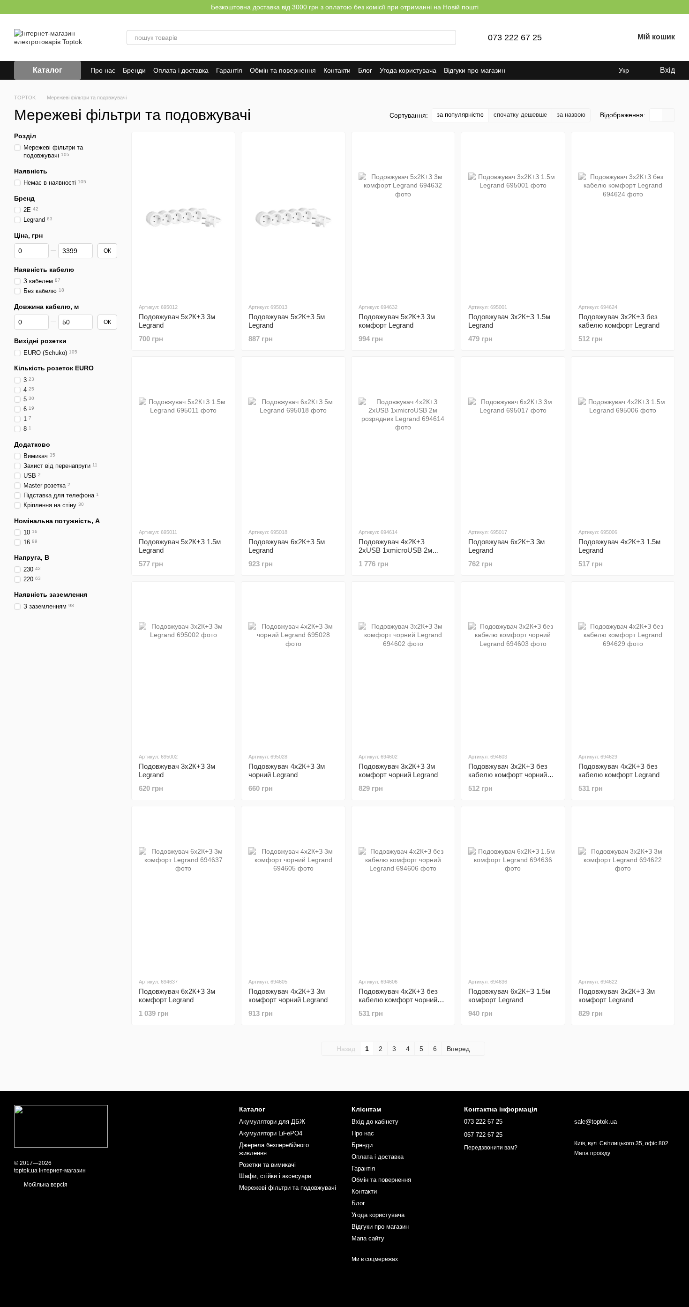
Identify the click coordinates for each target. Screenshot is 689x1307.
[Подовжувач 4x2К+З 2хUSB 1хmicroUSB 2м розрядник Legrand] (403, 442)
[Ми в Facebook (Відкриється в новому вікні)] (518, 70)
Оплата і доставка (181, 70)
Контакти (337, 70)
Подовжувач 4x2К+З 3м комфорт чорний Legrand (288, 995)
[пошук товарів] (448, 37)
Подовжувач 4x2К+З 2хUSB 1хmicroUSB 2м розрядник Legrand (395, 550)
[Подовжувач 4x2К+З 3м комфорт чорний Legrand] (292, 891)
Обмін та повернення (283, 70)
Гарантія (229, 70)
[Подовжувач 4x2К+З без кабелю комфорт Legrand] (622, 667)
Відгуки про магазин (474, 70)
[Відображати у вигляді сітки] (656, 115)
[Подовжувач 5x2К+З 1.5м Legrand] (183, 442)
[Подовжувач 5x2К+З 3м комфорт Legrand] (403, 217)
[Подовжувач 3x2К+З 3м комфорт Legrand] (622, 891)
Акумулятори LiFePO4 (270, 1133)
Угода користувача (408, 70)
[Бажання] (601, 37)
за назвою (571, 114)
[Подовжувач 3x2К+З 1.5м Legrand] (512, 217)
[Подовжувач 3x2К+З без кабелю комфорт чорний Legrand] (512, 667)
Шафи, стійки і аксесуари (275, 1175)
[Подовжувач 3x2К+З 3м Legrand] (183, 667)
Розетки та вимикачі (267, 1164)
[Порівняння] (577, 37)
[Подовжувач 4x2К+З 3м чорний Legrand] (292, 667)
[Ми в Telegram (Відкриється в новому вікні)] (541, 70)
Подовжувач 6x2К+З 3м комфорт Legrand (177, 995)
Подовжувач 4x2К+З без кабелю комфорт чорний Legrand (398, 999)
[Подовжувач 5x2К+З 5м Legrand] (292, 217)
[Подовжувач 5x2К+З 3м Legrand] (183, 217)
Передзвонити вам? (490, 1147)
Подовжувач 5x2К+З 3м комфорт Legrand (397, 321)
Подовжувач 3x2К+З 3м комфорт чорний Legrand (398, 770)
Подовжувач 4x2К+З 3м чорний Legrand (286, 770)
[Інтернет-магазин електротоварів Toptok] (61, 1126)
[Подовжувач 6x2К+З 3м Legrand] (512, 442)
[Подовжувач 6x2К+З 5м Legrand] (292, 442)
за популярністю (460, 114)
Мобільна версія (44, 1184)
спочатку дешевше (520, 114)
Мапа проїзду (592, 1153)
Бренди (134, 70)
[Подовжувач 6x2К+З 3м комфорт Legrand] (183, 891)
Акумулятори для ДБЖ (272, 1121)
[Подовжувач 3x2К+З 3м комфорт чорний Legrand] (403, 667)
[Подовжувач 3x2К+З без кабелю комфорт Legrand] (622, 217)
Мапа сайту (368, 1238)
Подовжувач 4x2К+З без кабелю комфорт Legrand (618, 770)
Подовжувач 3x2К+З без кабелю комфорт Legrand (618, 321)
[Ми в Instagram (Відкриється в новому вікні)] (529, 70)
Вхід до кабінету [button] (375, 1121)
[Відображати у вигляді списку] (668, 115)
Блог (365, 70)
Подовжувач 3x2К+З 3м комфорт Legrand (616, 995)
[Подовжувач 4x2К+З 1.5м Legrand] (622, 442)
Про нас (102, 70)
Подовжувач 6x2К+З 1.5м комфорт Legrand (509, 995)
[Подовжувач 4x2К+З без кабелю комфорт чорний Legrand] (403, 891)
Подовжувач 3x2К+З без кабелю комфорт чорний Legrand (507, 774)
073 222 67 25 (515, 37)
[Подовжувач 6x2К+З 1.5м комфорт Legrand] (512, 891)
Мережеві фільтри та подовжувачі (287, 1187)
